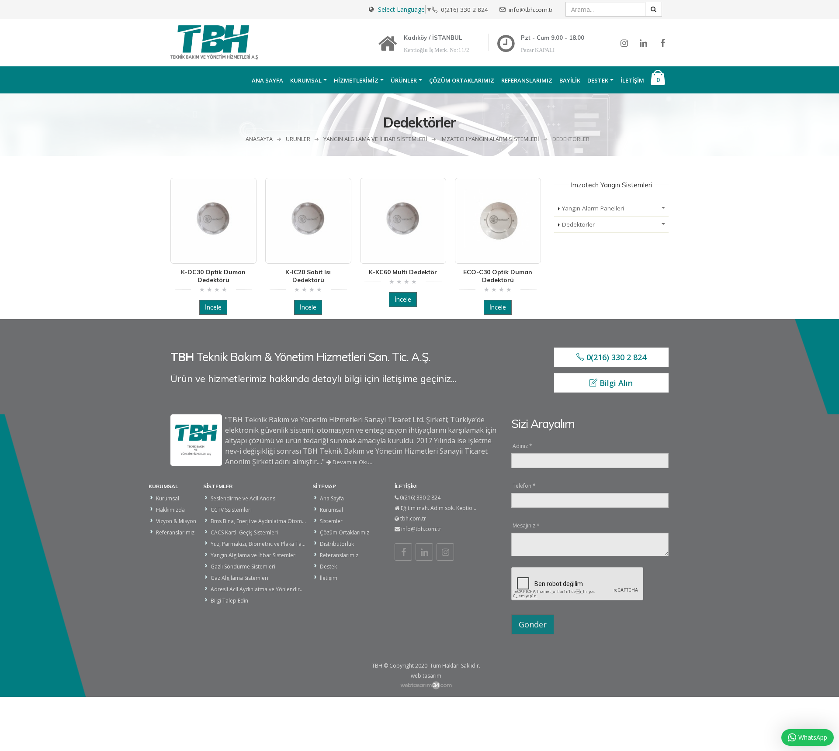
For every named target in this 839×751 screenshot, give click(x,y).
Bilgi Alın (615, 383)
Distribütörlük (337, 544)
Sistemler (331, 521)
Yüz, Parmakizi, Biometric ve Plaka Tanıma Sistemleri (275, 544)
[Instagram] (445, 552)
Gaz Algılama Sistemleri (239, 578)
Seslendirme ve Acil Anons (243, 498)
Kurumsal (306, 80)
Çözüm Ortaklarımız (461, 80)
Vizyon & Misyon (176, 521)
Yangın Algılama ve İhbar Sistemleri (254, 555)
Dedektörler (578, 224)
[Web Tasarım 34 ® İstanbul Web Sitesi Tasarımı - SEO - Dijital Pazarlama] (425, 685)
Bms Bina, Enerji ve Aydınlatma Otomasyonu (265, 521)
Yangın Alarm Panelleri (593, 208)
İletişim (632, 80)
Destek (597, 80)
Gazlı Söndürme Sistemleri (243, 566)
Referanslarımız (526, 80)
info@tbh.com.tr (421, 529)
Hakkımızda (170, 509)
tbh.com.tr (413, 518)
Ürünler (404, 80)
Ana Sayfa (267, 80)
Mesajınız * (526, 525)
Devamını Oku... (352, 462)
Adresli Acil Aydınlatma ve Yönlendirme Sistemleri (272, 589)
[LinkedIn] (424, 552)
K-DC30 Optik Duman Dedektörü (213, 276)
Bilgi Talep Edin (229, 600)
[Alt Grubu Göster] (663, 208)
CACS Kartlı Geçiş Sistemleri (244, 532)
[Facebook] (403, 552)
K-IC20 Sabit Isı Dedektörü (308, 276)
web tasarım (426, 675)
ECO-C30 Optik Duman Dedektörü (497, 276)
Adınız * (522, 446)
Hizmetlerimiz (356, 80)
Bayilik (569, 80)
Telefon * (524, 485)
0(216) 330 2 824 (615, 357)
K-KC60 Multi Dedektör (403, 272)
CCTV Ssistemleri (231, 509)
